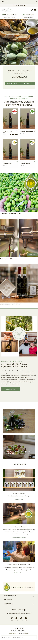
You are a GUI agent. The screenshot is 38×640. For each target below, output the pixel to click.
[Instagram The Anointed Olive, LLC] (23, 628)
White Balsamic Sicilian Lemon (7, 162)
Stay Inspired (19, 27)
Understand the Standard (19, 537)
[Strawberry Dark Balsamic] (10, 118)
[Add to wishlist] (17, 131)
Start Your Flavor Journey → (20, 83)
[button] (7, 10)
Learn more (10, 389)
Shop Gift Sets (19, 499)
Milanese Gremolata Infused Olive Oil (26, 162)
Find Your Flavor (19, 573)
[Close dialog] (36, 2)
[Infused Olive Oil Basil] (27, 118)
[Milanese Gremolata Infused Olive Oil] (27, 149)
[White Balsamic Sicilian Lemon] (10, 149)
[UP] (19, 586)
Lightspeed (26, 633)
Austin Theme (12, 633)
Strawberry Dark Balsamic (7, 132)
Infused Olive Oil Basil (26, 131)
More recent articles (18, 464)
